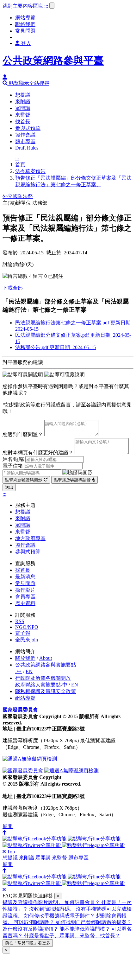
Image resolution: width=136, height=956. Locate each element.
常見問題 (25, 31)
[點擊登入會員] (5, 77)
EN (29, 671)
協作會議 (25, 134)
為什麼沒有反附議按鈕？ (31, 929)
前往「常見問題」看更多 (27, 942)
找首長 (22, 121)
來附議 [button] (26, 857)
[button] (26, 83)
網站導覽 (25, 17)
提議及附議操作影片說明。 (34, 902)
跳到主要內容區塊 (23, 6)
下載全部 (13, 287)
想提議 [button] (10, 857)
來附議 (22, 101)
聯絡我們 (25, 24)
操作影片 (25, 590)
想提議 (22, 95)
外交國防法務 (18, 196)
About (45, 658)
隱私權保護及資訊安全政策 (45, 691)
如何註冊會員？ (83, 902)
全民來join (26, 639)
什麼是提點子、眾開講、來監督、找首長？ (72, 935)
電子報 (22, 633)
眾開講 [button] (43, 857)
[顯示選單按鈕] (51, 6)
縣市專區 (25, 141)
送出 (9, 487)
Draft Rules (26, 147)
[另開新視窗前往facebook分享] (35, 838)
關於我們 (25, 658)
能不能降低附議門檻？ (85, 929)
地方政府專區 (30, 538)
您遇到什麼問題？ (23, 434)
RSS (19, 621)
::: (46, 6)
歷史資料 (25, 603)
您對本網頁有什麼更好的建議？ (38, 452)
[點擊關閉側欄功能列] (4, 851)
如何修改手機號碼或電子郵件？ (60, 915)
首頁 (20, 164)
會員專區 (25, 596)
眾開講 (22, 108)
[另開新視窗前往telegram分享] (93, 845)
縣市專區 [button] (78, 857)
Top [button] (11, 851)
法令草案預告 (30, 171)
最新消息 (25, 576)
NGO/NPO (26, 627)
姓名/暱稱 (13, 459)
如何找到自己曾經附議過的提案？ (94, 922)
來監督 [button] (59, 857)
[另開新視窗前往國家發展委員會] (23, 770)
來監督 (22, 115)
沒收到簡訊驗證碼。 (52, 909)
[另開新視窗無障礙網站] (30, 759)
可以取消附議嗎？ (35, 922)
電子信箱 (13, 465)
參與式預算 (27, 128)
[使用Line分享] (94, 838)
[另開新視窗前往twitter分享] (32, 845)
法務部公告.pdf (55, 347)
